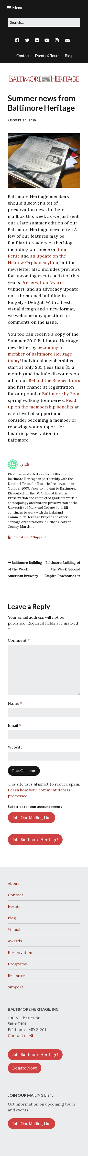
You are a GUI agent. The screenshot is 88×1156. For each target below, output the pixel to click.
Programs (17, 963)
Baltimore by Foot (61, 393)
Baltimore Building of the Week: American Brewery (25, 569)
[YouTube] (47, 40)
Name (15, 703)
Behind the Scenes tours (54, 380)
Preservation (20, 952)
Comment (19, 640)
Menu (17, 7)
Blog (12, 917)
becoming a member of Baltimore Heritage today (40, 353)
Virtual (14, 929)
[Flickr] (37, 40)
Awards (15, 940)
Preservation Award (42, 282)
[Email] (67, 40)
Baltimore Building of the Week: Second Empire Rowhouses (62, 569)
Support (40, 537)
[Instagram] (57, 40)
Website (15, 747)
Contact (15, 894)
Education (20, 537)
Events (14, 906)
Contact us (18, 1035)
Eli (26, 464)
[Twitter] (27, 40)
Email (14, 725)
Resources (17, 975)
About (13, 883)
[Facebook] (18, 40)
